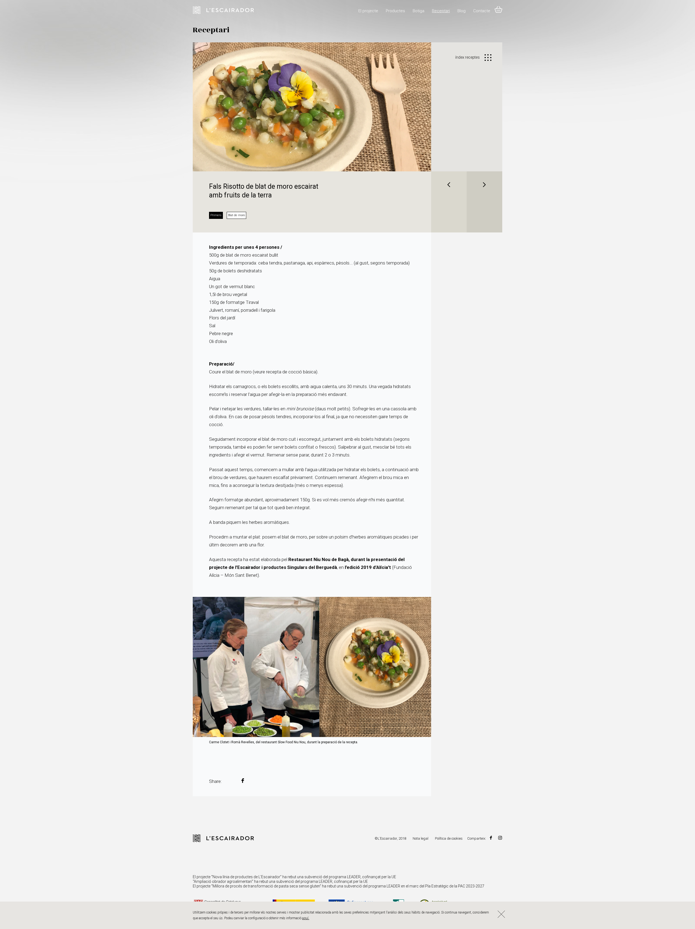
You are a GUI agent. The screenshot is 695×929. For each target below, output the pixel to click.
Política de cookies (449, 838)
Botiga (418, 10)
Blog (461, 10)
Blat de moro (236, 215)
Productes (395, 10)
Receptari (441, 10)
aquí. (305, 918)
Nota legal (420, 838)
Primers (216, 215)
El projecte (368, 10)
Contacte (481, 10)
